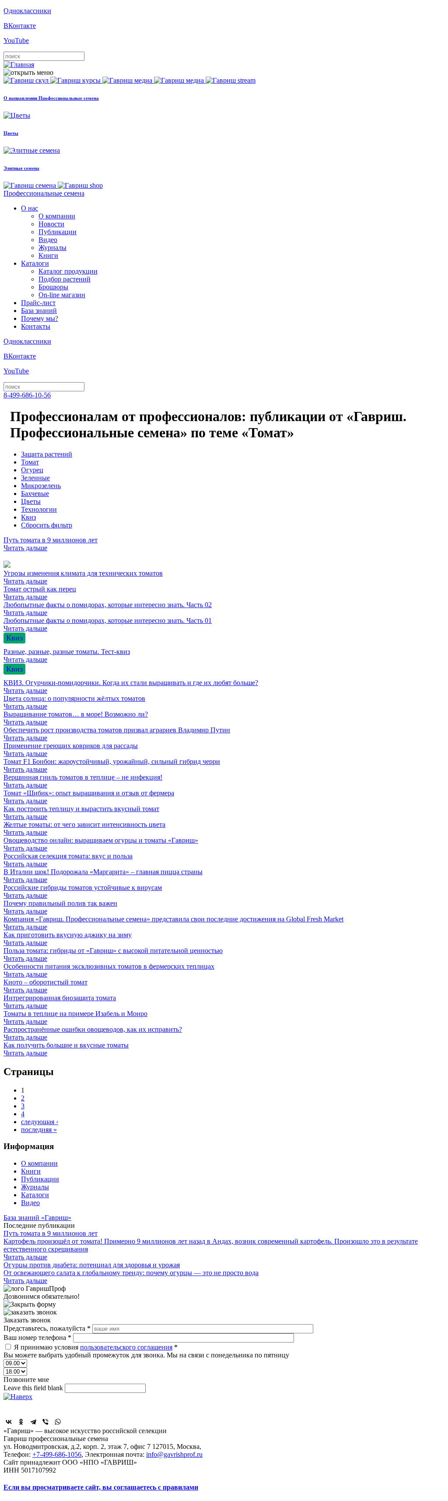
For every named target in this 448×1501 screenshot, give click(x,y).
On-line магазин (61, 295)
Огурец (32, 470)
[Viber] (45, 1422)
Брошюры (53, 287)
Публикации (57, 232)
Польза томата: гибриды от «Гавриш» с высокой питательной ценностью (113, 954)
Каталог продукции (68, 271)
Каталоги (35, 263)
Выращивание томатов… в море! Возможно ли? (76, 718)
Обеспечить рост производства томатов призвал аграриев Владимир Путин (117, 734)
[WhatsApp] (57, 1422)
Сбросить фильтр (46, 525)
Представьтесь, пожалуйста (47, 1328)
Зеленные (35, 478)
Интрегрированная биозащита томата (60, 1001)
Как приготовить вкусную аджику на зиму (68, 938)
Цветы (31, 501)
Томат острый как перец (40, 593)
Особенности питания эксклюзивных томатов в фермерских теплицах (109, 970)
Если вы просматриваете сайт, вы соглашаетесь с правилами (101, 1487)
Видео (47, 239)
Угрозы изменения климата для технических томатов (83, 577)
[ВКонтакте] (9, 1422)
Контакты (35, 326)
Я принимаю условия (96, 1347)
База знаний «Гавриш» (37, 1217)
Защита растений (46, 454)
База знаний (39, 310)
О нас (29, 208)
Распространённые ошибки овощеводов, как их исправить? (93, 1033)
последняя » (39, 1129)
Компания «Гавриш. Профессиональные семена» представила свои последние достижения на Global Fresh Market (173, 923)
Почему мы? (39, 318)
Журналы (52, 247)
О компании (56, 216)
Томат (30, 462)
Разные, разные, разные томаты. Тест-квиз (67, 655)
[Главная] (19, 64)
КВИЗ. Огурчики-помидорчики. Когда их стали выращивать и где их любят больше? (131, 686)
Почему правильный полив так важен (60, 907)
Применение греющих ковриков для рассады (71, 749)
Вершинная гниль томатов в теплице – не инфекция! (83, 781)
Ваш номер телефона (37, 1337)
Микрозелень (41, 485)
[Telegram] (33, 1422)
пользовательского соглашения (126, 1347)
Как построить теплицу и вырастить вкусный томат (81, 812)
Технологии (39, 509)
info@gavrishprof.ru (174, 1454)
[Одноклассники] (21, 1422)
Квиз (28, 517)
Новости (51, 224)
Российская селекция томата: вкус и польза (68, 860)
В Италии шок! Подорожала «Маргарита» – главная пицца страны (103, 875)
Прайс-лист (38, 302)
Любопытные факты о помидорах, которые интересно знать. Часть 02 (108, 608)
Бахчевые (35, 493)
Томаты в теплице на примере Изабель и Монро (75, 1017)
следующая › (39, 1121)
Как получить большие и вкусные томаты (66, 1049)
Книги (48, 255)
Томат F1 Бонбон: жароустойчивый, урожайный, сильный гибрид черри (112, 765)
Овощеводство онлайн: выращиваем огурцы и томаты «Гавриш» (101, 844)
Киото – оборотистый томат (46, 986)
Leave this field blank (34, 1388)
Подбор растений (64, 279)
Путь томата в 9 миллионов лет (51, 544)
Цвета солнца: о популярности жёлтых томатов (74, 702)
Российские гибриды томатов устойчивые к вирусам (83, 891)
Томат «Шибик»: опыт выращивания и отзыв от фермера (89, 797)
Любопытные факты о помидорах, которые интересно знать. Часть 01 (108, 624)
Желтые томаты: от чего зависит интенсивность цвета (84, 828)
